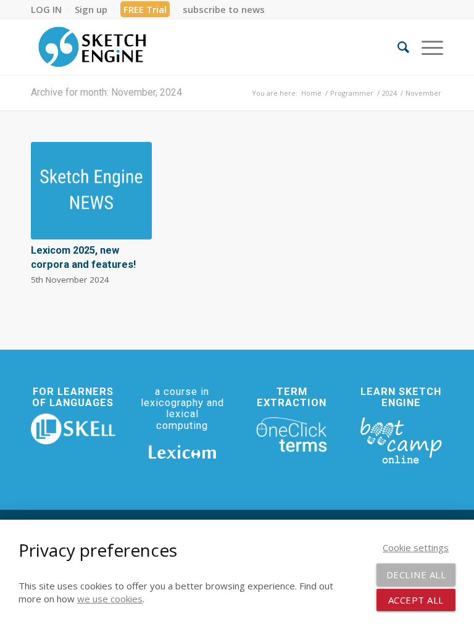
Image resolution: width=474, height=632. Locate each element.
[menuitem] (50, 9)
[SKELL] (73, 429)
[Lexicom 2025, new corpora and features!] (91, 190)
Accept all (416, 600)
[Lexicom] (182, 451)
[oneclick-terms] (291, 434)
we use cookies (110, 598)
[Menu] (426, 47)
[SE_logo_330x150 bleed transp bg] (92, 47)
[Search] (397, 47)
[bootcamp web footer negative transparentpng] (401, 439)
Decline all (416, 574)
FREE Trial (145, 9)
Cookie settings (416, 547)
